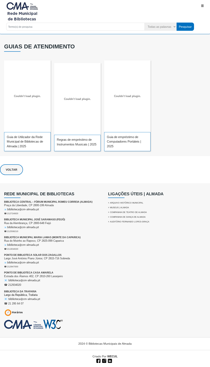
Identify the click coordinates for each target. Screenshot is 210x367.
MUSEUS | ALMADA (119, 207)
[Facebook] (98, 360)
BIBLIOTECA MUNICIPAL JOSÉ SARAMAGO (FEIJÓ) (34, 219)
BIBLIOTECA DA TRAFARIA (20, 291)
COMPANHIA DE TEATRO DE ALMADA (128, 212)
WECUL (112, 356)
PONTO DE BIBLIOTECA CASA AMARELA (28, 272)
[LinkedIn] (109, 360)
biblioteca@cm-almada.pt (23, 209)
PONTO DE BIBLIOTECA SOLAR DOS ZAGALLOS (33, 255)
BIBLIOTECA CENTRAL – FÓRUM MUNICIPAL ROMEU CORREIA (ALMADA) (48, 201)
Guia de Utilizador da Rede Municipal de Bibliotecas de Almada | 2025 (25, 141)
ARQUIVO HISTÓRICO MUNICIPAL (126, 203)
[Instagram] (103, 360)
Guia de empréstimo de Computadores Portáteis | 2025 (124, 141)
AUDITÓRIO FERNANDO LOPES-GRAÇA (129, 222)
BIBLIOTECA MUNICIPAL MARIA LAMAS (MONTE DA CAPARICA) (42, 237)
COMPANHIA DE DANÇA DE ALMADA (128, 217)
